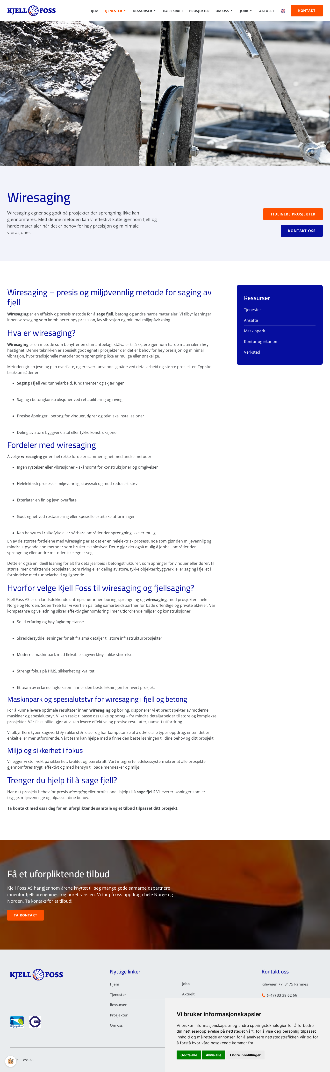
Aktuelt (266, 10)
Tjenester (113, 10)
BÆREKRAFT (173, 10)
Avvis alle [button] (213, 1055)
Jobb (244, 10)
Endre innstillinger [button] (245, 1055)
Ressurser (142, 10)
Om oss (222, 10)
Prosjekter (199, 10)
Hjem (93, 10)
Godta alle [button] (188, 1055)
